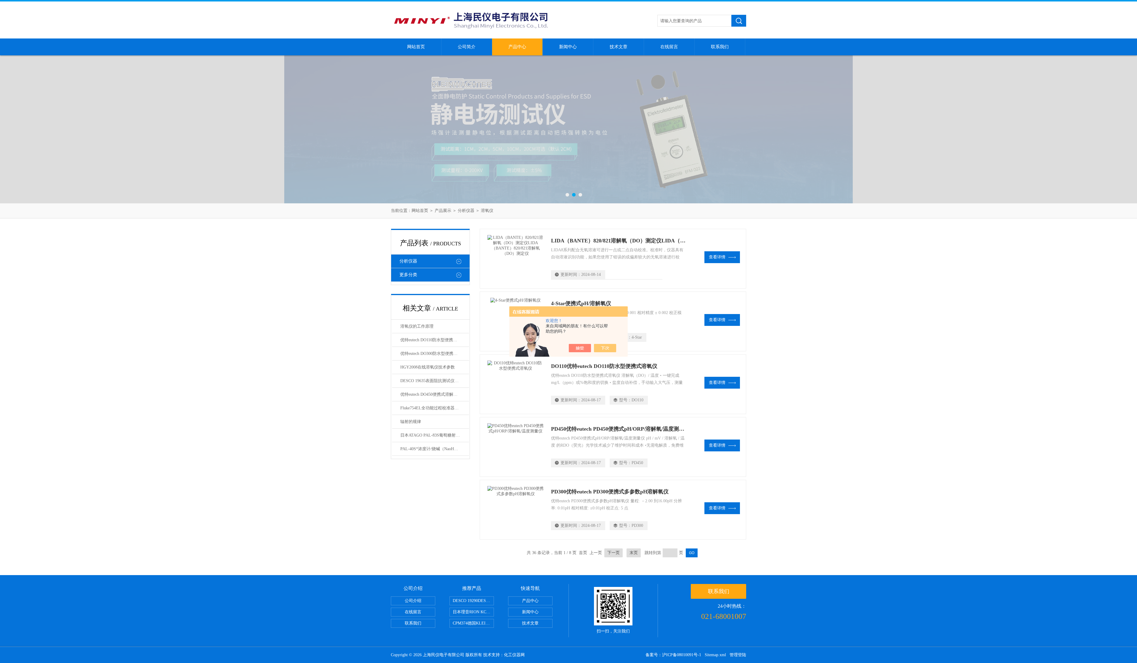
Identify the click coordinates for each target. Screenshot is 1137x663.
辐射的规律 (410, 421)
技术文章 (618, 46)
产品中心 (517, 46)
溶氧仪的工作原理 (416, 326)
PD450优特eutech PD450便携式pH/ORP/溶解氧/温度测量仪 (620, 429)
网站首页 (416, 46)
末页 (633, 553)
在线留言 (669, 46)
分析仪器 (466, 210)
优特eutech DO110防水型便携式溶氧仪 (434, 340)
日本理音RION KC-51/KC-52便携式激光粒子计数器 (473, 612)
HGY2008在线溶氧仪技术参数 (427, 367)
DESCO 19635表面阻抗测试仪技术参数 (434, 381)
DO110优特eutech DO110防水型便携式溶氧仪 (604, 366)
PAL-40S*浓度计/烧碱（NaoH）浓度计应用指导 (434, 449)
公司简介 (467, 46)
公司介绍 (413, 600)
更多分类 (408, 274)
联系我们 (720, 46)
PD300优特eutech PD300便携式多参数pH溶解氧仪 (610, 492)
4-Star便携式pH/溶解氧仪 (581, 303)
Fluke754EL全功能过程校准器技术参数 (434, 408)
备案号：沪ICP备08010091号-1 (673, 655)
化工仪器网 (514, 655)
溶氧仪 (487, 210)
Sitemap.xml (715, 655)
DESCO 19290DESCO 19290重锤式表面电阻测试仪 (473, 600)
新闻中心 (568, 46)
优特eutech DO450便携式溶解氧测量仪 (434, 394)
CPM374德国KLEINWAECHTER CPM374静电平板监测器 (473, 623)
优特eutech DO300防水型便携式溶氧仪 (434, 353)
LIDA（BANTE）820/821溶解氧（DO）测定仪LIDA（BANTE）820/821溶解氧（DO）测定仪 (661, 241)
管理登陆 (738, 655)
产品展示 (443, 210)
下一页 (613, 553)
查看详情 (717, 257)
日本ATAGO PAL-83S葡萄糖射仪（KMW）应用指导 (434, 435)
